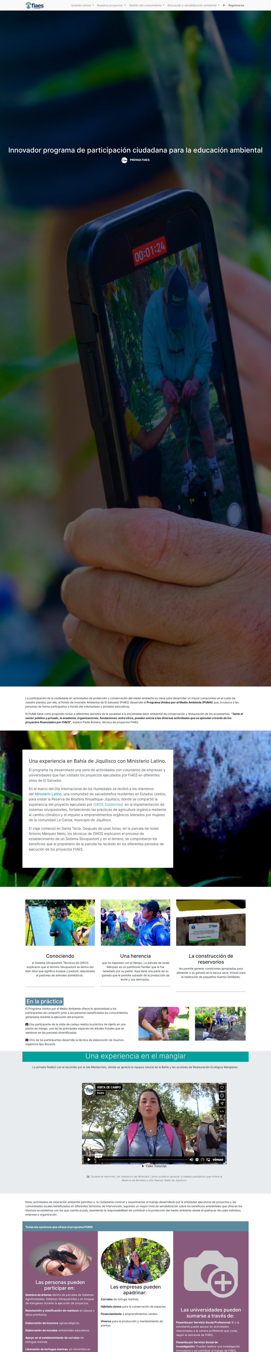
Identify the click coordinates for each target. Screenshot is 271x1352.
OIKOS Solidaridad (108, 804)
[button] (224, 5)
